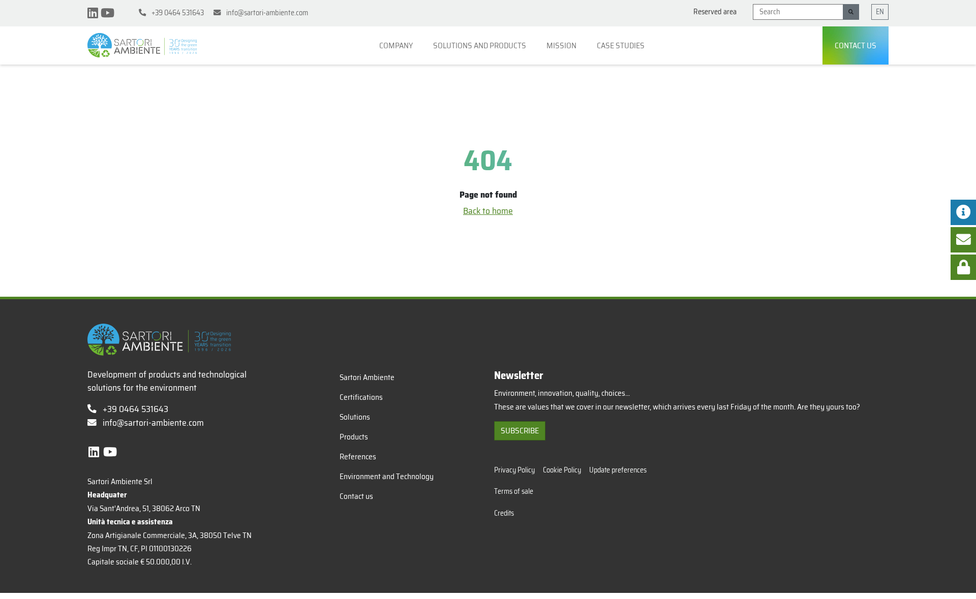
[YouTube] (107, 13)
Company (396, 45)
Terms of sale (513, 491)
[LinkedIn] (94, 13)
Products (354, 437)
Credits (504, 513)
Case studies (621, 45)
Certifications (361, 397)
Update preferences (618, 470)
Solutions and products (480, 45)
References (358, 457)
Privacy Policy (514, 470)
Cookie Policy (562, 470)
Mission (562, 45)
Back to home (488, 211)
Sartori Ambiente (367, 377)
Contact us (855, 45)
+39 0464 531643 (134, 409)
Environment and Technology (387, 476)
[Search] (851, 12)
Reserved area (715, 12)
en (880, 11)
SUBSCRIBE (520, 430)
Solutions (355, 417)
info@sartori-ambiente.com (153, 423)
